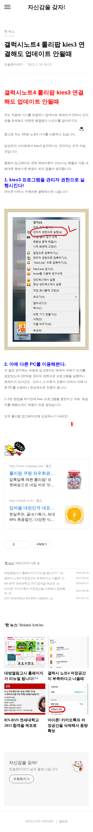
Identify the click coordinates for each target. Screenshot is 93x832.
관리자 (63, 821)
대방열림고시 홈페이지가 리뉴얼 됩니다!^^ (31, 573)
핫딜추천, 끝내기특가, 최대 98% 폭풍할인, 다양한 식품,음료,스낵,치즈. (32, 517)
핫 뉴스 (9, 563)
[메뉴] (7, 7)
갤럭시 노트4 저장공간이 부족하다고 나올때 (32, 578)
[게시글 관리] (25, 544)
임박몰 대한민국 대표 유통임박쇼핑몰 (29, 508)
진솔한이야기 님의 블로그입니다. (33, 769)
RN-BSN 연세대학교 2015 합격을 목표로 (29, 583)
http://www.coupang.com (26, 466)
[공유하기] (19, 544)
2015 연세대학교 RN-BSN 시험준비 (26, 598)
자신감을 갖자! (46, 7)
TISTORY (48, 821)
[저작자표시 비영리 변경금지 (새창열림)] (57, 544)
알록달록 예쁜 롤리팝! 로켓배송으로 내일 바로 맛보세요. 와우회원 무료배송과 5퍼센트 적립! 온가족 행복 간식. (31, 483)
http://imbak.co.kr (21, 500)
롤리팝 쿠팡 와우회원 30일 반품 (29, 473)
